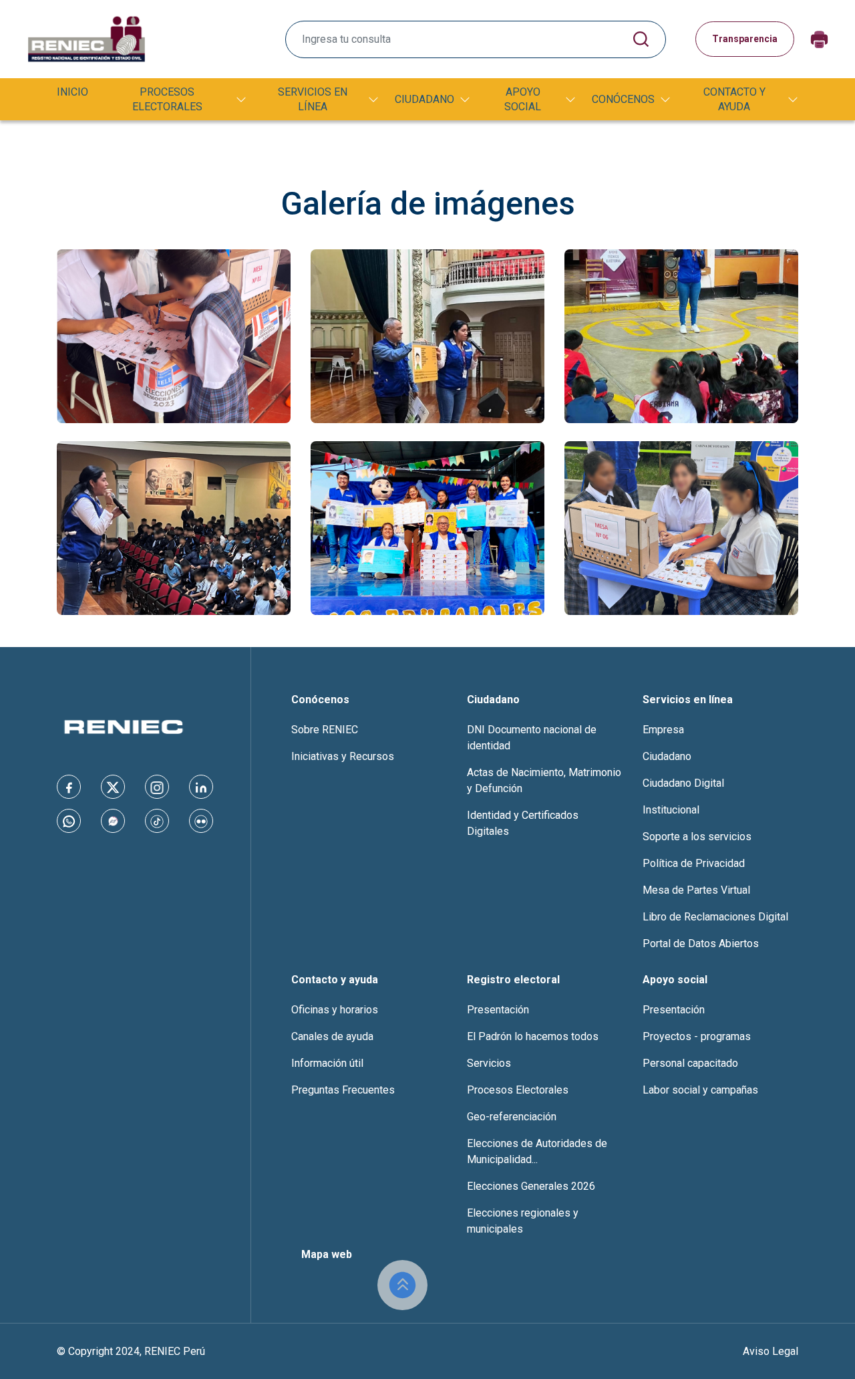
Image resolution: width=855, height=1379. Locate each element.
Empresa (663, 729)
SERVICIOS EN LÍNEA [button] (312, 99)
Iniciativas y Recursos (342, 756)
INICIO (72, 92)
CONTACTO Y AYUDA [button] (734, 99)
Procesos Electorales (517, 1090)
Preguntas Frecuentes (343, 1090)
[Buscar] (641, 39)
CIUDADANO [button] (424, 99)
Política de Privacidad (694, 863)
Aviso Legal (770, 1351)
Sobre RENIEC (324, 729)
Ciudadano (667, 756)
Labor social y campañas (700, 1090)
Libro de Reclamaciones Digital (715, 916)
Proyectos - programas (697, 1036)
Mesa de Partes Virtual (696, 890)
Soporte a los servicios (697, 836)
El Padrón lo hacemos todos (532, 1036)
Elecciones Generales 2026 (531, 1186)
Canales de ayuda (332, 1036)
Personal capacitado (690, 1063)
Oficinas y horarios (334, 1009)
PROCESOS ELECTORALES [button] (167, 99)
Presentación (498, 1009)
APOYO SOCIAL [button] (522, 99)
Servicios (489, 1063)
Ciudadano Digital (683, 783)
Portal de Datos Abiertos (701, 943)
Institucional (671, 809)
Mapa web (326, 1254)
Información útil (327, 1063)
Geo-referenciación (511, 1116)
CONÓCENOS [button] (623, 99)
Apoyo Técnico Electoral (287, 135)
